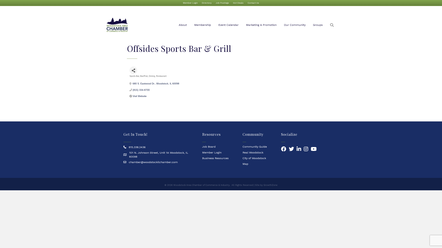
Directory (207, 3)
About (183, 25)
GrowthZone (270, 185)
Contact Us (253, 3)
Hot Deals (238, 3)
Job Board (209, 146)
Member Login (190, 3)
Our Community (295, 25)
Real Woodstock (253, 152)
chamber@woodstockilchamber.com (153, 162)
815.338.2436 (137, 147)
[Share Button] (133, 70)
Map (245, 164)
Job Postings (222, 3)
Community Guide (255, 146)
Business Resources (215, 158)
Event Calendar (228, 25)
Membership (202, 25)
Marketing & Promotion (261, 25)
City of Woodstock (254, 158)
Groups (318, 25)
